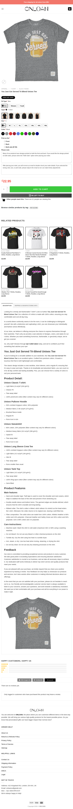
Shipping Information (8, 763)
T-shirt (13, 89)
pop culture (34, 207)
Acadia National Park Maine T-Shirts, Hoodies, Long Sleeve (11, 254)
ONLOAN (19, 715)
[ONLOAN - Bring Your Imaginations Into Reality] (36, 9)
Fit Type (4, 101)
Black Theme (24, 89)
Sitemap (4, 748)
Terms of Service (7, 744)
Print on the (5, 138)
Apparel (4, 89)
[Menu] (2, 9)
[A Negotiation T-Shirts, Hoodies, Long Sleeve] (60, 238)
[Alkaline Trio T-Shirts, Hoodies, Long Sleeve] (12, 277)
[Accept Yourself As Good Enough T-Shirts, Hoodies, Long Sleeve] (36, 277)
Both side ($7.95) (11, 147)
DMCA (3, 771)
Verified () (39, 680)
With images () (25, 680)
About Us (4, 733)
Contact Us (5, 759)
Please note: (5, 150)
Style (4, 110)
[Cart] (70, 9)
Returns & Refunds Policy (10, 737)
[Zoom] (4, 82)
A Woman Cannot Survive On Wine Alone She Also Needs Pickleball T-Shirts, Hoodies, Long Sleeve (36, 254)
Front (7, 141)
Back (7, 144)
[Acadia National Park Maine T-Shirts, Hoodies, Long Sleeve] (12, 238)
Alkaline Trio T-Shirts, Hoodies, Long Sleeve (11, 293)
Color (3, 129)
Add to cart (40, 189)
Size (3, 121)
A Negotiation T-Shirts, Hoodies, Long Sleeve (59, 254)
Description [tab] (7, 305)
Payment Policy (6, 767)
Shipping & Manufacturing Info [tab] (26, 305)
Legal (3, 774)
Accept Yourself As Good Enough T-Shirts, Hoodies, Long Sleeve (35, 293)
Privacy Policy (6, 740)
